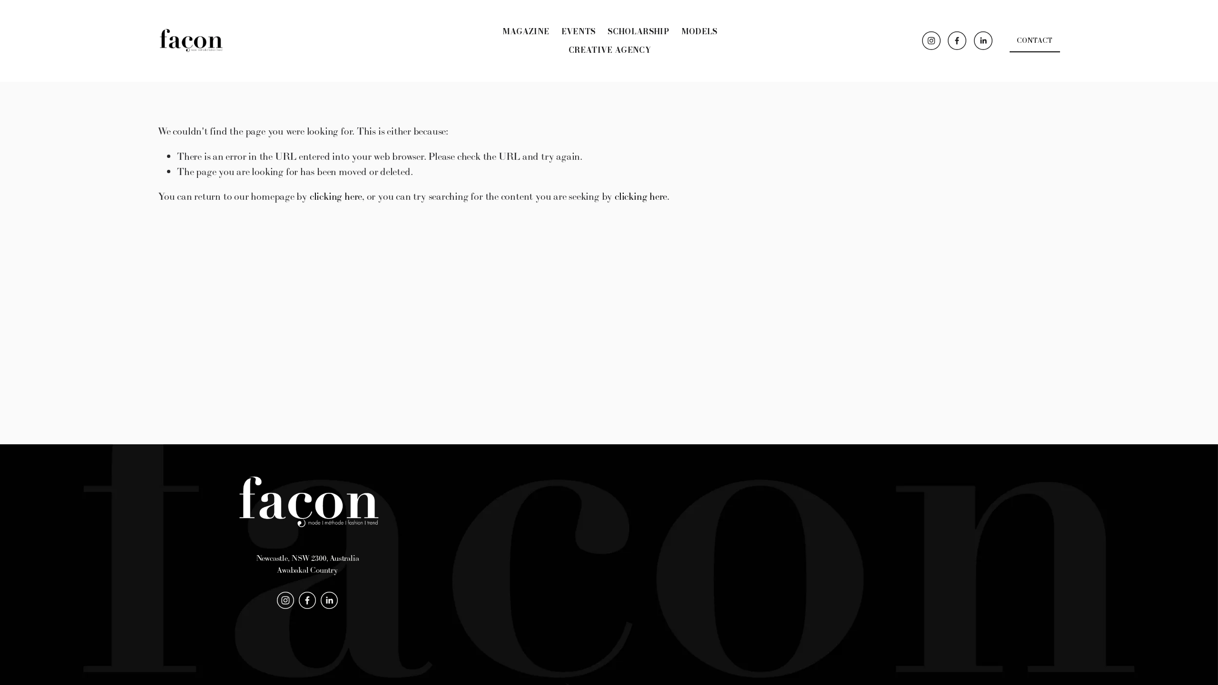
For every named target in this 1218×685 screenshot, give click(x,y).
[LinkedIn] (983, 40)
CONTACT (1034, 40)
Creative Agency (610, 50)
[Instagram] (931, 40)
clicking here (336, 196)
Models (699, 31)
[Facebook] (957, 40)
